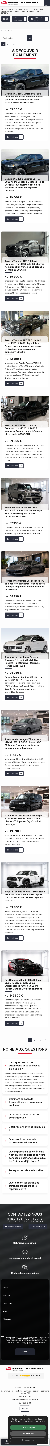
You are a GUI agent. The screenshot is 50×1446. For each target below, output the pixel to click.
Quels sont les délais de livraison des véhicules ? (23, 1141)
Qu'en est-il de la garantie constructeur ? (24, 1116)
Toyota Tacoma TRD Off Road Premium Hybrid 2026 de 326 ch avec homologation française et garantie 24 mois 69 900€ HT (24, 265)
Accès (25, 1408)
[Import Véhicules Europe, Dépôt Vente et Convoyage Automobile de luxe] (20, 2)
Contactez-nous (38, 19)
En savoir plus (12, 137)
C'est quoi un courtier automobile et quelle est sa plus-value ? (24, 1065)
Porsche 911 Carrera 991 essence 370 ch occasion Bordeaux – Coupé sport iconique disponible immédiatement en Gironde (25, 585)
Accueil (3, 31)
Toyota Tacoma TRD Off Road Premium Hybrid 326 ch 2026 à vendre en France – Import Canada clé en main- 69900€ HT (23, 429)
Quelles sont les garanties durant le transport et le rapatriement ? (24, 1186)
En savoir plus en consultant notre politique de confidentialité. (30, 1343)
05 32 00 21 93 (7, 19)
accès (7, 1442)
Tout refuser (28, 1433)
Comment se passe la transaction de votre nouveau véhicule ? (26, 1102)
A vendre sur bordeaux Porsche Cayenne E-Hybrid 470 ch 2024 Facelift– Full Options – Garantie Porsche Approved (22, 661)
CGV (25, 1415)
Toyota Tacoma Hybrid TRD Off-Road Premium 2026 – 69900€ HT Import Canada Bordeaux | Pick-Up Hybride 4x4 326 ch (25, 896)
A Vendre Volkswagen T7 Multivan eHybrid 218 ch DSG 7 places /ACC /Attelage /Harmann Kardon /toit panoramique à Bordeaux (23, 743)
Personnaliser (28, 1440)
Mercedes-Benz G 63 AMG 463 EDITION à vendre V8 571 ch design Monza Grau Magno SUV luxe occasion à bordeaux (23, 512)
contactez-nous (14, 1226)
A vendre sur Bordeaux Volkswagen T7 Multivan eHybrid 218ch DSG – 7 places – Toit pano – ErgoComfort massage (23, 820)
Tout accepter (28, 1427)
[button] (26, 1376)
